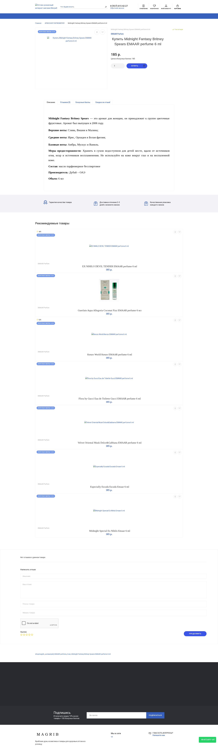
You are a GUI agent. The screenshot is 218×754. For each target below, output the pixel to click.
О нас (67, 681)
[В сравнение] (96, 32)
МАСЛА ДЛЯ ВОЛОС (43, 694)
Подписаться (155, 715)
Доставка (99, 677)
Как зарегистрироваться (75, 684)
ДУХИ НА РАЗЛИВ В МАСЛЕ (143, 16)
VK (112, 737)
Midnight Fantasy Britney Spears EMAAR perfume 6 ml (91, 654)
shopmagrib (39, 654)
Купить (134, 66)
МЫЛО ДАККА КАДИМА (44, 684)
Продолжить (195, 634)
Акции (195, 16)
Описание (51, 102)
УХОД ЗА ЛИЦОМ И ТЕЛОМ (45, 691)
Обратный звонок (117, 8)
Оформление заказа (133, 684)
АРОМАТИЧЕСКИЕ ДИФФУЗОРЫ (91, 16)
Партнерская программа (104, 688)
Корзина (177, 8)
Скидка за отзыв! (102, 102)
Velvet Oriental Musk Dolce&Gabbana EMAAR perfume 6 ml (110, 442)
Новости (185, 16)
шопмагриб (49, 654)
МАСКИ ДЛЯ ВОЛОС (42, 687)
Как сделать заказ (72, 688)
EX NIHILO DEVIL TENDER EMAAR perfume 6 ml (109, 266)
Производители (131, 681)
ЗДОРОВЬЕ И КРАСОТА (64, 16)
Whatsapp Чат (207, 740)
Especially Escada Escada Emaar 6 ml (109, 486)
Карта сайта (130, 677)
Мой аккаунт (166, 8)
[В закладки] (102, 32)
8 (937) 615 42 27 (119, 6)
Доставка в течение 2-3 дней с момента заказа (110, 203)
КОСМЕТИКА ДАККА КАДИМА (116, 16)
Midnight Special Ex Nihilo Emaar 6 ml (109, 530)
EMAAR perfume (60, 654)
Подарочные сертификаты (75, 691)
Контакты (69, 677)
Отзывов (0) (65, 102)
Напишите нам (159, 735)
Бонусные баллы (83, 102)
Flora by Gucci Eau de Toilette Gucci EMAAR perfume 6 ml (110, 398)
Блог (176, 16)
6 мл (69, 654)
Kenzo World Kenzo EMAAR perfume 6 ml (109, 354)
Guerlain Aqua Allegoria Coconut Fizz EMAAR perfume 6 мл (109, 310)
